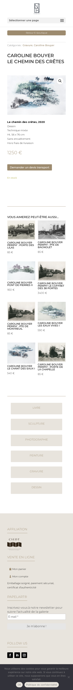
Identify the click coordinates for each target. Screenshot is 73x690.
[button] (60, 81)
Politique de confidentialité (41, 684)
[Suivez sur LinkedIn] (17, 655)
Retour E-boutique (36, 32)
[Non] (68, 677)
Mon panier (19, 569)
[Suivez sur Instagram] (24, 655)
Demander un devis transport (29, 167)
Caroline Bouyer (44, 45)
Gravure (28, 45)
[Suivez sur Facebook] (10, 655)
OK (19, 684)
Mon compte (20, 576)
